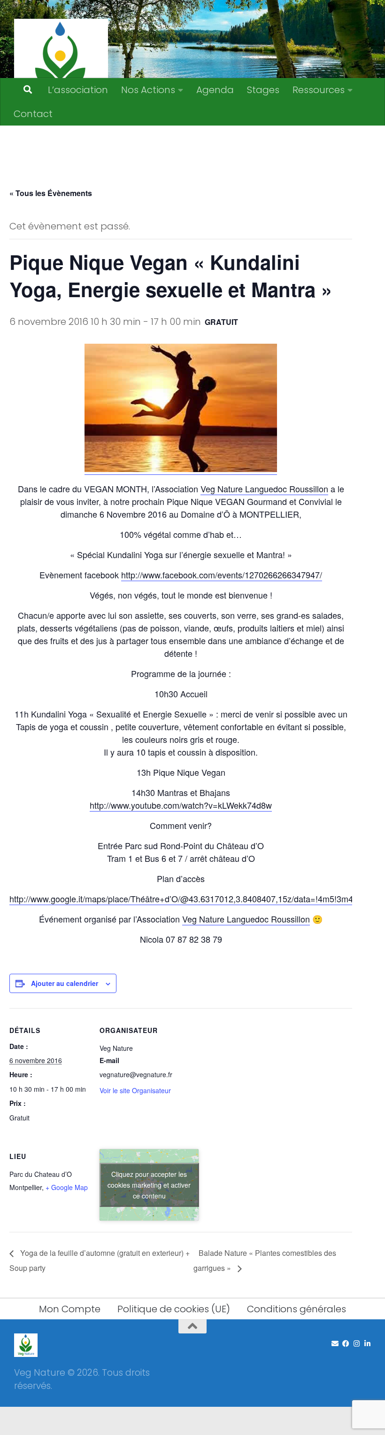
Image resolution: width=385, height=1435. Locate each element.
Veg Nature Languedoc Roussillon (264, 488)
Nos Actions (148, 89)
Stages (263, 89)
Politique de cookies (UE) (173, 1309)
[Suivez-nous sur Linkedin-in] (367, 1344)
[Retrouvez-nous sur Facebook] (345, 1344)
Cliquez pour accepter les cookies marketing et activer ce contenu (149, 1184)
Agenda (215, 89)
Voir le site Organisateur (135, 1090)
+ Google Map (67, 1187)
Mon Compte (69, 1309)
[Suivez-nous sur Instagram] (356, 1344)
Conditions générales (296, 1309)
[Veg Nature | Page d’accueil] (61, 66)
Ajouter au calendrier (64, 983)
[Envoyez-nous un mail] (335, 1344)
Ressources (319, 89)
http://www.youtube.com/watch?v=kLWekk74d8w (181, 805)
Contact (33, 113)
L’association (78, 89)
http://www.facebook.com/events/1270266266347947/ (221, 574)
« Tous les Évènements (50, 193)
